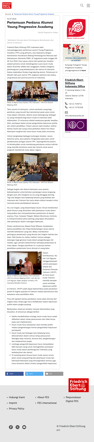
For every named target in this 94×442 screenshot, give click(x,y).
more (84, 70)
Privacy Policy (16, 408)
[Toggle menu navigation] (88, 5)
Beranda (8, 14)
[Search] (82, 5)
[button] (14, 374)
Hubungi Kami (17, 397)
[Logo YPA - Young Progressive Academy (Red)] (76, 28)
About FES (43, 397)
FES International (47, 402)
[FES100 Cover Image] (76, 125)
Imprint (13, 402)
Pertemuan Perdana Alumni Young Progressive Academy (34, 14)
